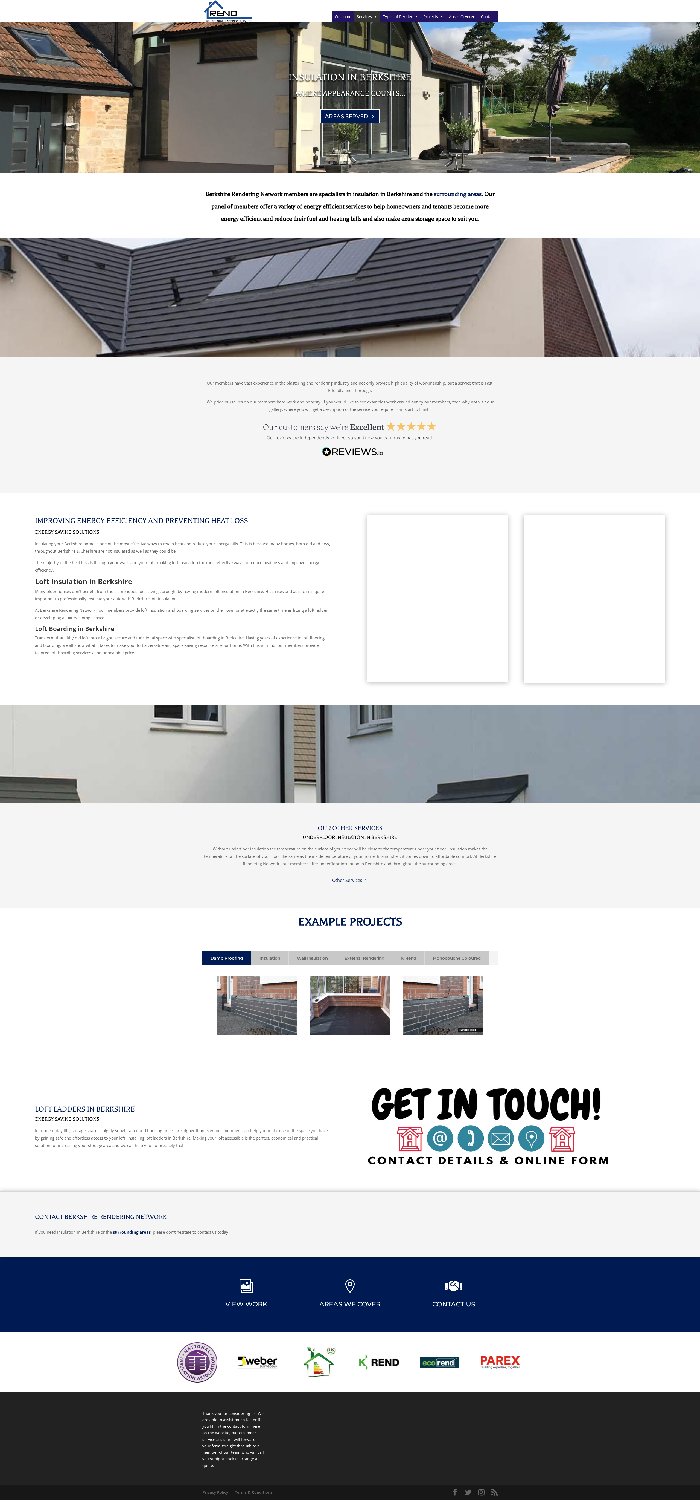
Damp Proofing (227, 958)
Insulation (269, 958)
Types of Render (398, 16)
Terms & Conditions (253, 1492)
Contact (488, 16)
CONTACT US (453, 1304)
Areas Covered (462, 16)
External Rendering (364, 958)
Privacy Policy (215, 1492)
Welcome (343, 16)
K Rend (408, 958)
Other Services (347, 880)
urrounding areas (459, 194)
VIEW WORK (246, 1304)
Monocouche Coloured (457, 958)
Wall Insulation (312, 958)
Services (364, 16)
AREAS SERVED (346, 116)
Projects (431, 16)
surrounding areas (132, 1232)
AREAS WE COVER (350, 1304)
